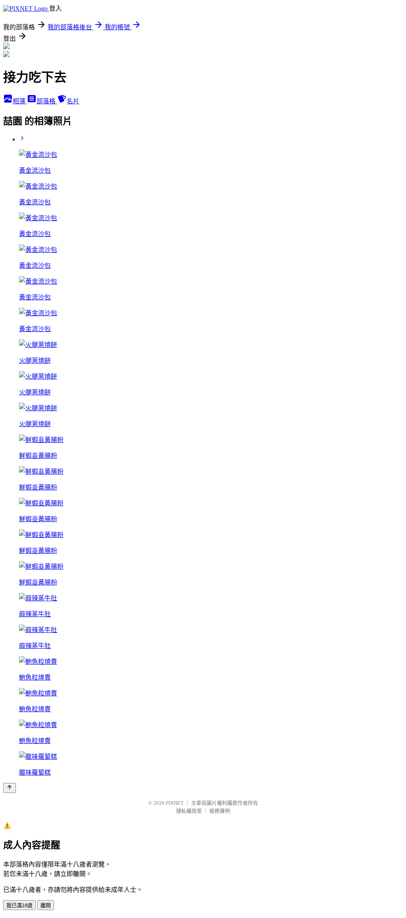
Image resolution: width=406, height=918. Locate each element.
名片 (73, 101)
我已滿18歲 (19, 905)
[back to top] (9, 788)
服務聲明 (219, 811)
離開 (45, 905)
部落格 (46, 101)
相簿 (20, 101)
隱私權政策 (189, 811)
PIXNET (175, 803)
